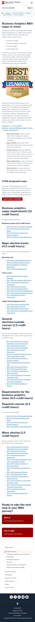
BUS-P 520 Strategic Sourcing (16, 306)
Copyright (6, 618)
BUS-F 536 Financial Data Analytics (17, 289)
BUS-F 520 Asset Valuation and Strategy (19, 280)
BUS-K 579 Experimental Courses (17, 369)
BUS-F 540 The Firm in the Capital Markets (20, 291)
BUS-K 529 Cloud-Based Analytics (17, 367)
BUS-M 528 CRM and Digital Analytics (18, 263)
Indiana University (26, 618)
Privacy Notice (17, 615)
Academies (5, 126)
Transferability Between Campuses (17, 613)
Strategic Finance (27, 128)
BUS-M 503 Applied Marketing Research (19, 260)
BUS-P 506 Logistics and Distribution (18, 304)
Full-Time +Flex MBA (8, 8)
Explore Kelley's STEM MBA (12, 199)
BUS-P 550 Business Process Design (18, 309)
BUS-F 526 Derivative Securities (16, 287)
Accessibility (17, 608)
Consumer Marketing (15, 128)
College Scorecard (17, 610)
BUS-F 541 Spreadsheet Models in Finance (19, 293)
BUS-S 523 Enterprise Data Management (19, 237)
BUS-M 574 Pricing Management (17, 269)
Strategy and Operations (11, 130)
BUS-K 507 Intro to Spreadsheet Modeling (19, 227)
